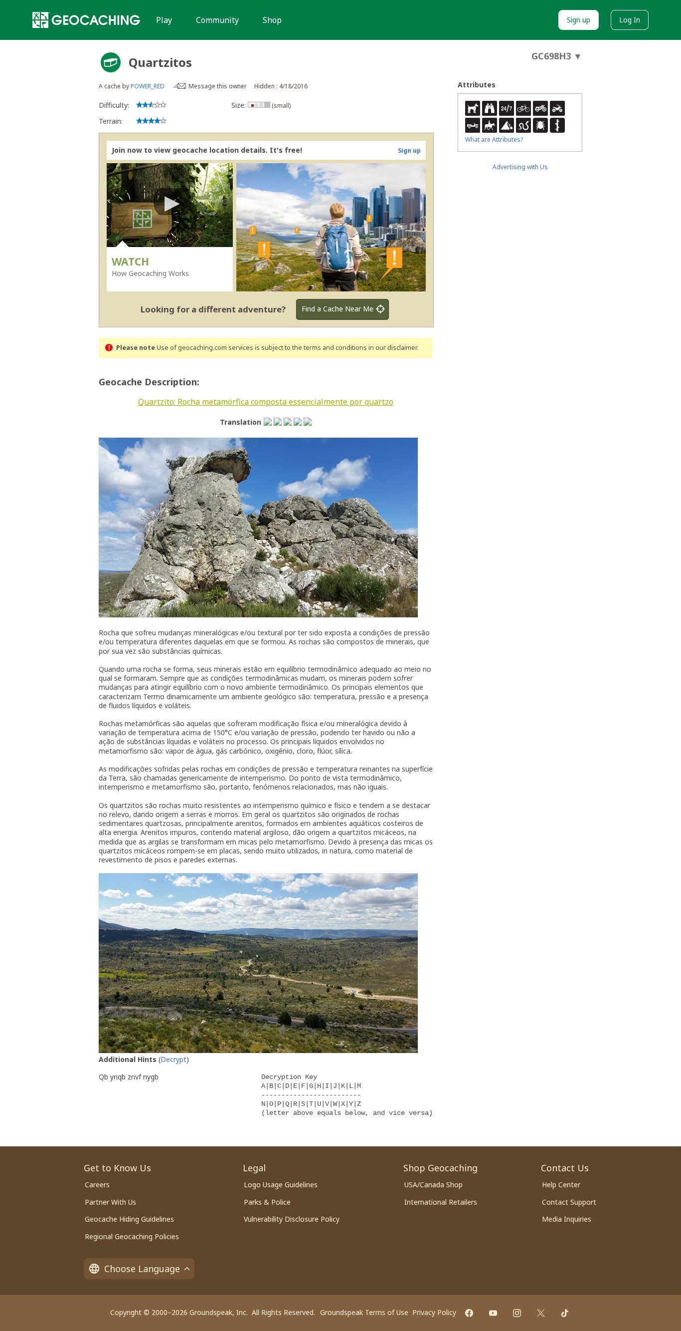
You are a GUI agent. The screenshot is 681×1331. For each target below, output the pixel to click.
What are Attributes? (494, 139)
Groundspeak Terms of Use (364, 1312)
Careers (97, 1184)
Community (217, 19)
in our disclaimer (392, 347)
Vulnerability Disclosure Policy (292, 1219)
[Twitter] (541, 1313)
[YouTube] (493, 1313)
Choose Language (142, 1269)
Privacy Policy (434, 1312)
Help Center (561, 1184)
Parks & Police (267, 1202)
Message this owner (217, 86)
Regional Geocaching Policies (132, 1236)
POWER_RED (148, 86)
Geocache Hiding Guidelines (129, 1219)
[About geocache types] (111, 62)
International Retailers (440, 1202)
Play (164, 19)
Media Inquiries (566, 1219)
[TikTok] (565, 1313)
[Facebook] (469, 1313)
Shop (272, 19)
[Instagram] (517, 1313)
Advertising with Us (520, 167)
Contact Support (569, 1202)
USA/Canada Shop (433, 1184)
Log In (629, 19)
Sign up (578, 19)
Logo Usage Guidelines (281, 1184)
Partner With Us (110, 1202)
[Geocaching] (86, 20)
